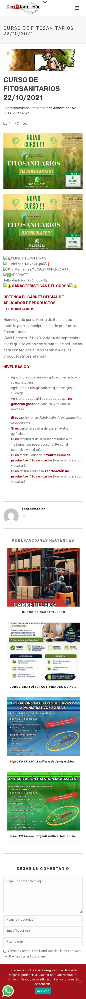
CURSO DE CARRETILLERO (43, 612)
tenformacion (19, 108)
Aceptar (43, 991)
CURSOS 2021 (18, 113)
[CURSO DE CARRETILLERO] (43, 577)
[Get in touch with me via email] (24, 517)
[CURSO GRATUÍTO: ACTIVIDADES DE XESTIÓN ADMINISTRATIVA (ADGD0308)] (43, 652)
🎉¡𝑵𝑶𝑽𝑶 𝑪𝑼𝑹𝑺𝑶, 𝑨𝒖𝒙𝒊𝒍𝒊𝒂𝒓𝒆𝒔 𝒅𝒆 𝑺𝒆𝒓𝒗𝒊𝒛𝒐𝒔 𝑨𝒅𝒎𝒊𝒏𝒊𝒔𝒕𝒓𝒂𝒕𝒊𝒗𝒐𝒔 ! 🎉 (44, 761)
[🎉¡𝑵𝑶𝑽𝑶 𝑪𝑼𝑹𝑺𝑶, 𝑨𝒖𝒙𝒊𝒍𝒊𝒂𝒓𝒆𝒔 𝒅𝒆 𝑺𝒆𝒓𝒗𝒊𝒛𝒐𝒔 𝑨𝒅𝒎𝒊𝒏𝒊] (43, 726)
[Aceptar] (80, 982)
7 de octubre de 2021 (61, 108)
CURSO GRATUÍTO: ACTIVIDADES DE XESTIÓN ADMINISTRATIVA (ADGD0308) (44, 686)
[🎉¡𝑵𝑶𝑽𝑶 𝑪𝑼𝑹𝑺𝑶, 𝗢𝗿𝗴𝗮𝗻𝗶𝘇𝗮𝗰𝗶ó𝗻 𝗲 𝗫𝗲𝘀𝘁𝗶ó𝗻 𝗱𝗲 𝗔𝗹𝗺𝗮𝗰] (43, 801)
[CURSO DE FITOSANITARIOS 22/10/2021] (43, 60)
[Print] (27, 123)
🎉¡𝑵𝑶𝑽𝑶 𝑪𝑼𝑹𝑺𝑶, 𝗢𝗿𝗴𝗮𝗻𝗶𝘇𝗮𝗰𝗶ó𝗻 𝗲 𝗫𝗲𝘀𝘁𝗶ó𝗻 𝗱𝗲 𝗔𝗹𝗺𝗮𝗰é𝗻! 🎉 (44, 836)
